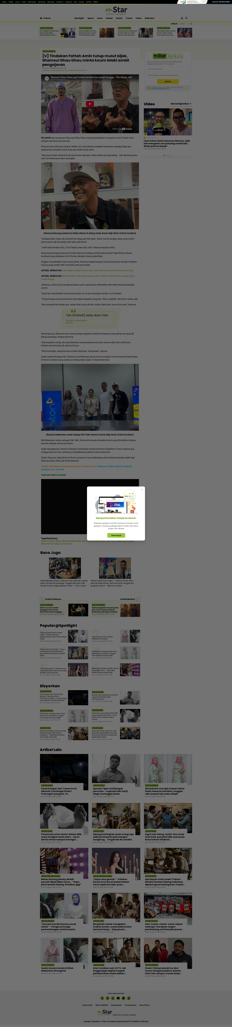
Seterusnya (116, 535)
